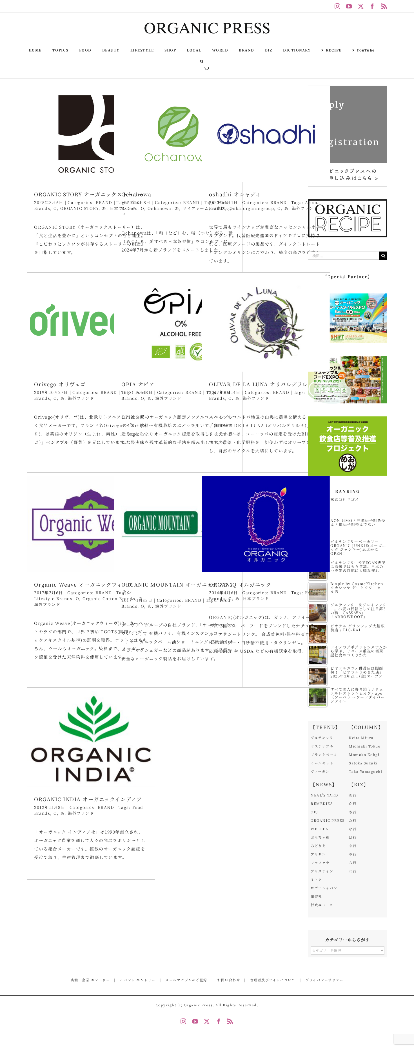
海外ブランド (305, 208)
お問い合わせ (228, 979)
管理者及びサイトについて (272, 979)
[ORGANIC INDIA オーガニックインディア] (91, 739)
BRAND (104, 202)
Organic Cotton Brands (109, 598)
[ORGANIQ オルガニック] (266, 524)
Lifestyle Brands (53, 598)
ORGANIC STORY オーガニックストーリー (89, 194)
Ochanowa (136, 194)
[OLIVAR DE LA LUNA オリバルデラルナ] (266, 324)
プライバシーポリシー (324, 979)
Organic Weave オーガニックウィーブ (83, 584)
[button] (202, 61)
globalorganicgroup (251, 208)
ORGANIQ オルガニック (240, 584)
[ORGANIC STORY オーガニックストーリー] (91, 134)
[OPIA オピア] (178, 324)
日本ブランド (256, 598)
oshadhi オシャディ (235, 194)
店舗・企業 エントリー (90, 979)
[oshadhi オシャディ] (266, 134)
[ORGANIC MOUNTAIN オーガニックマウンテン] (178, 524)
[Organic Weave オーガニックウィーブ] (91, 524)
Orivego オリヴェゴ (60, 384)
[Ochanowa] (178, 134)
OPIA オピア (137, 384)
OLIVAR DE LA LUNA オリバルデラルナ (261, 384)
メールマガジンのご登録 (186, 979)
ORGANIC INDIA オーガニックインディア (88, 799)
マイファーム (195, 208)
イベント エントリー (137, 979)
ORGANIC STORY (79, 208)
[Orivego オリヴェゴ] (91, 324)
